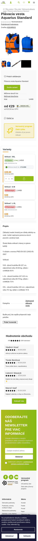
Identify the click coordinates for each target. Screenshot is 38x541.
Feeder (23, 505)
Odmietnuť (9, 536)
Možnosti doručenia (11, 96)
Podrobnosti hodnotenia (9, 24)
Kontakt (23, 503)
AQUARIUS (11, 27)
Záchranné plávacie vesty (30, 303)
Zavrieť (18, 118)
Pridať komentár (10, 322)
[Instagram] (11, 477)
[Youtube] (16, 477)
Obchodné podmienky (8, 503)
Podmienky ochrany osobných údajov (8, 507)
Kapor (23, 511)
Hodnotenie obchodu (19, 335)
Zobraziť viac (19, 401)
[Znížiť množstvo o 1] (6, 178)
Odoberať (19, 457)
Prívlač (23, 508)
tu (18, 524)
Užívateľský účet (26, 484)
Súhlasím (27, 536)
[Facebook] (5, 477)
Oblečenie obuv (25, 514)
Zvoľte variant (12, 87)
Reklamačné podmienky (9, 510)
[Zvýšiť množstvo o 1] (11, 178)
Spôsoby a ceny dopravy (9, 513)
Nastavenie (18, 529)
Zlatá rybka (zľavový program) (27, 487)
